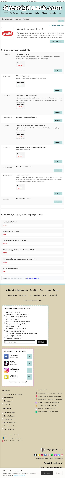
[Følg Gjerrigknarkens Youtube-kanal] (48, 455)
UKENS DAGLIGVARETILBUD (15, 331)
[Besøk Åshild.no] (7, 33)
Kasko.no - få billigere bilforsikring (46, 408)
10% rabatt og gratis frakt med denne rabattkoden (30, 125)
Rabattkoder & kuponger (13, 19)
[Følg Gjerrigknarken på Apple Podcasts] (55, 455)
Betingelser (12, 295)
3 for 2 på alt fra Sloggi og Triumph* (26, 95)
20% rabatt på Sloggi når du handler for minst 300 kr (31, 147)
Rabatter (53, 13)
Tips (41, 290)
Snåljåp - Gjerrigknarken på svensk (13, 438)
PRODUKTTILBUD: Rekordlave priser (18, 321)
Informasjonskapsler (38, 295)
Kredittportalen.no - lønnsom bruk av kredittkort (50, 393)
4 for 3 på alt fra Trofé (22, 54)
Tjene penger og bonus (13, 336)
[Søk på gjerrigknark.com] (60, 13)
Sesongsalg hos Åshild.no (23, 198)
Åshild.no (26, 19)
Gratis (36, 13)
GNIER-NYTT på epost (13, 312)
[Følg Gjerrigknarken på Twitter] (58, 455)
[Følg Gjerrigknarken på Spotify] (52, 455)
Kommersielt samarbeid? (18, 382)
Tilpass (58, 473)
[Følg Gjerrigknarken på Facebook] (45, 455)
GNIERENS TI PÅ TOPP (13, 326)
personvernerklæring (19, 475)
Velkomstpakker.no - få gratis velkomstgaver (49, 396)
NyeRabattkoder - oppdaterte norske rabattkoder (50, 399)
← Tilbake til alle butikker (56, 25)
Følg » (29, 356)
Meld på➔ (41, 342)
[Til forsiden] (32, 8)
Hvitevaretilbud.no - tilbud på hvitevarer (48, 411)
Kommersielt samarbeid (32, 300)
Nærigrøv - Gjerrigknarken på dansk (13, 440)
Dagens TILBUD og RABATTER (16, 329)
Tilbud (44, 13)
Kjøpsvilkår (52, 295)
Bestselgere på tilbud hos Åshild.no (26, 117)
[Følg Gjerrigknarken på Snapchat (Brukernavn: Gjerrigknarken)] (38, 455)
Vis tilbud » (58, 71)
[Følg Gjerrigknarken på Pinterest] (62, 455)
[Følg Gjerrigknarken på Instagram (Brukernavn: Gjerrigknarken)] (42, 455)
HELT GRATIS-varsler (13, 319)
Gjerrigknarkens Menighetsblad (16, 324)
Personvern (23, 295)
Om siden (34, 290)
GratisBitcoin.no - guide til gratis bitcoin (48, 405)
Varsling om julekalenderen (14, 338)
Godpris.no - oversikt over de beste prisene (49, 402)
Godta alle (47, 473)
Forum (15, 13)
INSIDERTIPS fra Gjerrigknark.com (17, 314)
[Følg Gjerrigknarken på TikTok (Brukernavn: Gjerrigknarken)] (35, 455)
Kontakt (48, 290)
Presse (56, 290)
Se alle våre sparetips (33, 278)
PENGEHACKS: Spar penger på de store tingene (21, 333)
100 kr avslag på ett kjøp (23, 76)
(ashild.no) (36, 29)
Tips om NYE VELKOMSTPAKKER (16, 317)
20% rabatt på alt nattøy (23, 175)
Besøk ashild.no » (57, 41)
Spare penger (26, 13)
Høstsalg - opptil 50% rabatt (24, 167)
